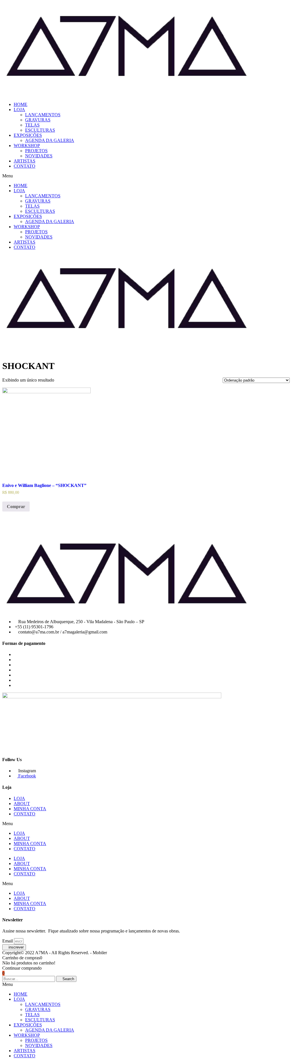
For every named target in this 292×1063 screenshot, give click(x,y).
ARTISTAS (24, 161)
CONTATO (24, 166)
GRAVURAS (37, 119)
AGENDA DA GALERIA (49, 140)
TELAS (32, 125)
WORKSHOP (27, 145)
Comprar (16, 506)
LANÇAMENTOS (42, 114)
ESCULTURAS (40, 130)
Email (8, 940)
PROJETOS (36, 150)
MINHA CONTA (30, 808)
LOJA (19, 109)
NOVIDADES (38, 155)
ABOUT (22, 803)
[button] (146, 175)
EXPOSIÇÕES (28, 135)
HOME (20, 104)
